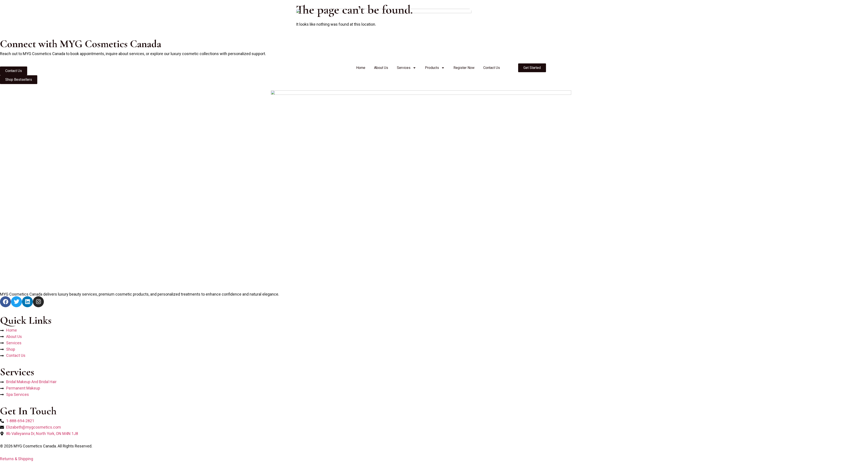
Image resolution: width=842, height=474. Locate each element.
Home (360, 68)
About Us (381, 68)
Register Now (464, 68)
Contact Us (491, 68)
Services (403, 68)
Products (432, 68)
